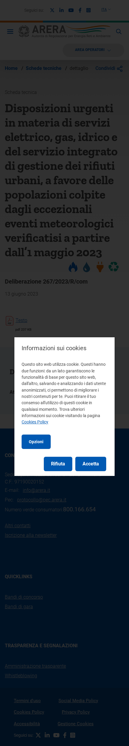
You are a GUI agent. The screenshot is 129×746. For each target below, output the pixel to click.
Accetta (90, 464)
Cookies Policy (35, 422)
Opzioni (36, 441)
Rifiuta (58, 464)
